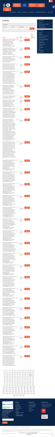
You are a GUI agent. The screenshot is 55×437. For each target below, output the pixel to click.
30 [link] (12, 374)
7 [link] (16, 370)
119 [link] (30, 389)
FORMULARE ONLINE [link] (42, 44)
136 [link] (15, 393)
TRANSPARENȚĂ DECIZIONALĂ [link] (43, 39)
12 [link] (28, 370)
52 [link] (7, 378)
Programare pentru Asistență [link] (41, 5)
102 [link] (12, 387)
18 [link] (12, 372)
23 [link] (25, 372)
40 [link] (7, 376)
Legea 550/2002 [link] (31, 409)
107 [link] (27, 387)
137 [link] (18, 393)
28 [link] (7, 374)
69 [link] (20, 380)
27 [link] (4, 374)
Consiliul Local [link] (24, 12)
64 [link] (7, 380)
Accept (29, 434)
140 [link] (27, 393)
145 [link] (20, 395)
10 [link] (23, 370)
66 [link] (12, 380)
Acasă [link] (10, 12)
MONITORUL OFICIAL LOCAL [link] (41, 12)
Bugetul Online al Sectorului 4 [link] (17, 5)
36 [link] (27, 374)
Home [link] (3, 18)
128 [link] (24, 391)
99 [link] (3, 387)
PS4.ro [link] (3, 427)
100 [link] (6, 387)
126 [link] (18, 391)
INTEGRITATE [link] (41, 34)
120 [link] (33, 389)
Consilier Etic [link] (18, 405)
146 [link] (23, 395)
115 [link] (18, 389)
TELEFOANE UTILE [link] (41, 25)
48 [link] (27, 376)
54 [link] (12, 378)
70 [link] (22, 380)
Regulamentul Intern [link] (19, 408)
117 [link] (24, 389)
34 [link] (22, 374)
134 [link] (9, 393)
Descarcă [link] (27, 48)
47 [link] (25, 376)
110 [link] (4, 389)
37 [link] (30, 374)
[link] (53, 6)
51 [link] (4, 378)
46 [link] (22, 376)
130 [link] (30, 391)
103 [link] (15, 387)
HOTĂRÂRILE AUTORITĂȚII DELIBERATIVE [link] (20, 18)
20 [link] (17, 372)
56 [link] (17, 378)
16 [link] (7, 372)
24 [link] (27, 372)
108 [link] (30, 387)
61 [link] (30, 378)
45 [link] (20, 376)
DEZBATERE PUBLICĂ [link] (42, 37)
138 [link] (21, 393)
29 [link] (9, 374)
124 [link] (12, 391)
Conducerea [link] (14, 12)
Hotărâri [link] (30, 408)
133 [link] (6, 393)
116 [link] (21, 389)
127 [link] (21, 391)
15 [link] (4, 372)
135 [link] (12, 393)
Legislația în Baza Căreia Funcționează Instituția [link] (19, 415)
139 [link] (24, 393)
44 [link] (17, 376)
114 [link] (15, 389)
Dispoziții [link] (17, 409)
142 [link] (33, 393)
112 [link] (10, 389)
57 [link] (20, 378)
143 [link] (14, 395)
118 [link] (27, 389)
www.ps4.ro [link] (5, 433)
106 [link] (24, 387)
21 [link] (20, 372)
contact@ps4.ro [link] (6, 417)
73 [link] (30, 380)
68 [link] (17, 380)
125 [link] (15, 391)
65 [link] (9, 380)
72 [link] (27, 380)
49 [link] (30, 376)
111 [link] (7, 389)
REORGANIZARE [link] (41, 50)
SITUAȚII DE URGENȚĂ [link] (42, 27)
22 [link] (22, 372)
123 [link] (9, 391)
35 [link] (25, 374)
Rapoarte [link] (17, 411)
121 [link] (3, 391)
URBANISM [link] (40, 32)
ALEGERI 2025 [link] (41, 45)
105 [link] (21, 387)
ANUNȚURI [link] (40, 22)
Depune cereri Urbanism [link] (32, 5)
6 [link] (14, 370)
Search (32, 28)
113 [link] (12, 389)
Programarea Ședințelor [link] (32, 405)
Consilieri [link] (30, 411)
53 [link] (9, 378)
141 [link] (30, 393)
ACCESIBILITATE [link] (41, 52)
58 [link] (22, 378)
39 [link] (4, 376)
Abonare (4, 422)
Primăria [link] (19, 12)
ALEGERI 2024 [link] (41, 47)
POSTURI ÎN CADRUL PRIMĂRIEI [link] (44, 24)
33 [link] (20, 374)
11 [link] (25, 370)
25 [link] (30, 372)
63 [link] (4, 380)
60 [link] (27, 378)
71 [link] (25, 380)
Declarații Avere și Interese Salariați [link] (20, 413)
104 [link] (18, 387)
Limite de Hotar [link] (31, 12)
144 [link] (17, 395)
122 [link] (6, 391)
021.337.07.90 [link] (6, 416)
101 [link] (9, 387)
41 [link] (9, 376)
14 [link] (33, 370)
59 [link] (25, 378)
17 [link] (9, 372)
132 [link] (3, 393)
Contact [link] (49, 12)
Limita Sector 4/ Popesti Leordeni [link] (47, 405)
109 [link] (33, 387)
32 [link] (17, 374)
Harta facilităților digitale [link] (7, 9)
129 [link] (27, 391)
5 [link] (12, 370)
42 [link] (12, 376)
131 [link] (33, 391)
